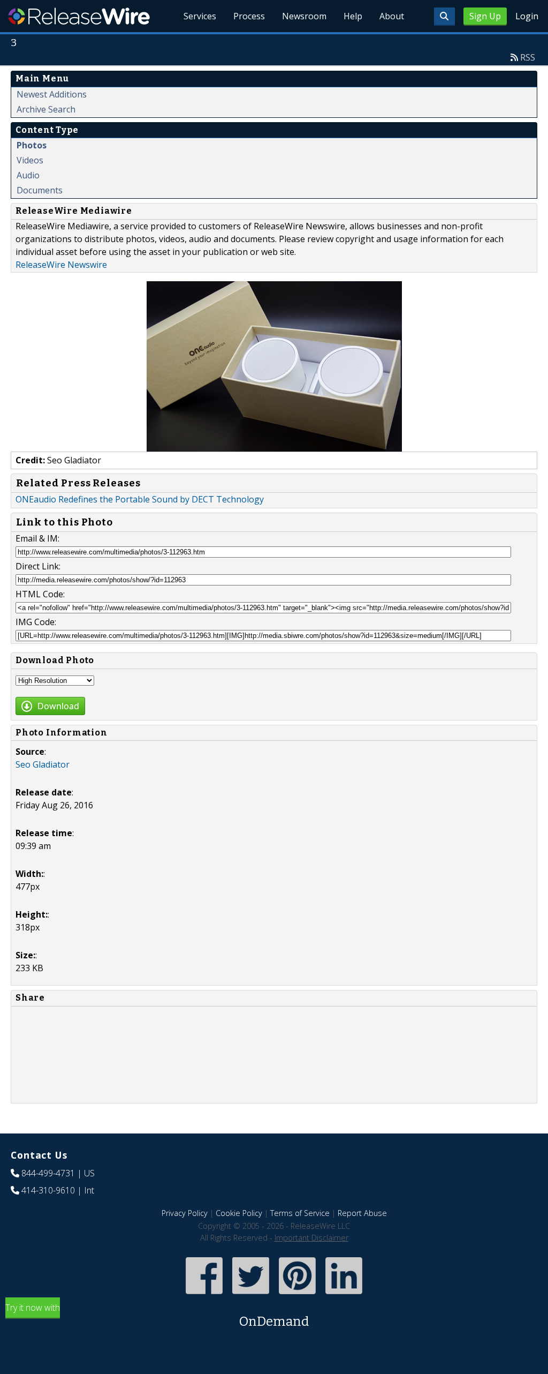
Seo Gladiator (43, 764)
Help (353, 16)
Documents (40, 190)
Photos (32, 145)
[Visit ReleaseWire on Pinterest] (297, 1295)
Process (249, 16)
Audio (28, 175)
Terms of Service (300, 1213)
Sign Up (485, 16)
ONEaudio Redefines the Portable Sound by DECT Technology (140, 499)
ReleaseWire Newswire (61, 265)
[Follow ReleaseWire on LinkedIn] (344, 1295)
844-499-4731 (48, 1173)
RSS (527, 57)
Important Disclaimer (311, 1238)
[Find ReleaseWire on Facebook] (204, 1295)
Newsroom (304, 16)
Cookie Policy (239, 1213)
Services (200, 16)
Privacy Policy (185, 1213)
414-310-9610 (48, 1190)
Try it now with (157, 1315)
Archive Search (46, 109)
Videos (30, 160)
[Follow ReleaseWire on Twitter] (251, 1295)
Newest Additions (52, 94)
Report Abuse (362, 1213)
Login (526, 16)
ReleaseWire (79, 16)
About (391, 16)
